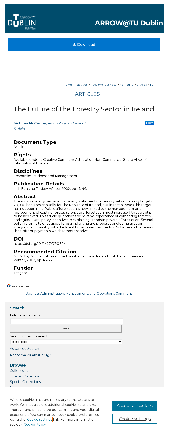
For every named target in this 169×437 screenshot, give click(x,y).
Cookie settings (39, 420)
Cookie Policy (35, 424)
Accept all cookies (135, 405)
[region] (84, 412)
